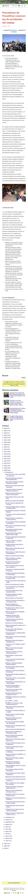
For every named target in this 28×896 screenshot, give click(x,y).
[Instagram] (16, 6)
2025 (5, 430)
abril (6, 833)
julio (6, 826)
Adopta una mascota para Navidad (14, 500)
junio (6, 829)
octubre (7, 819)
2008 (5, 470)
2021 (5, 440)
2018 (5, 447)
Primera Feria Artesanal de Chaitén (14, 584)
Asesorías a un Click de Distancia (14, 623)
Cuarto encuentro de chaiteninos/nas (15, 729)
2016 (5, 451)
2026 (5, 428)
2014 (5, 456)
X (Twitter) (13, 32)
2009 (5, 468)
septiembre (8, 822)
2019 (5, 444)
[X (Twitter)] (22, 6)
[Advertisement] (14, 866)
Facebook (14, 30)
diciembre (8, 472)
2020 (5, 442)
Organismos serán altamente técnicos (15, 776)
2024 (5, 433)
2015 (5, 454)
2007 (5, 843)
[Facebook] (13, 6)
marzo (7, 836)
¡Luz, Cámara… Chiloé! (11, 700)
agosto (7, 824)
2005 (5, 848)
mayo (7, 831)
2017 (5, 449)
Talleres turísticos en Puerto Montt (14, 598)
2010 (5, 465)
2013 (5, 458)
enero (7, 840)
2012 (5, 461)
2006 (5, 846)
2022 (5, 437)
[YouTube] (19, 6)
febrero (7, 838)
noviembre (8, 817)
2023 (5, 435)
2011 (5, 463)
